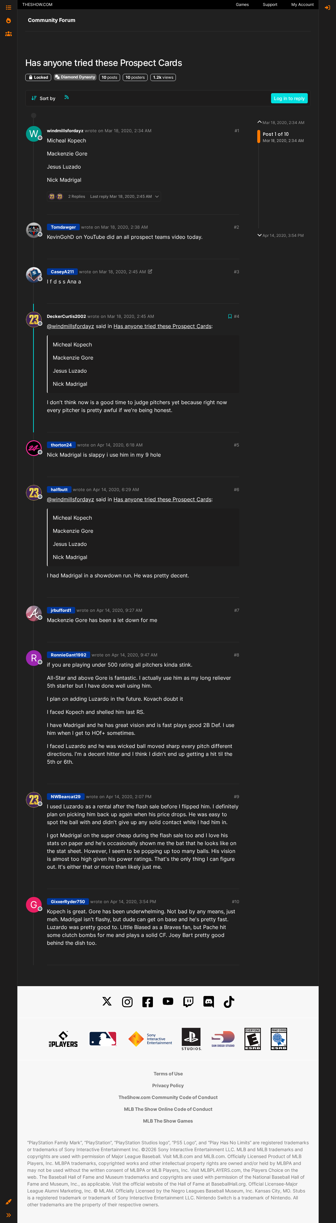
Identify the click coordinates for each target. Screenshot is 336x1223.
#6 (236, 489)
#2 (236, 227)
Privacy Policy (168, 1085)
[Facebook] (147, 1002)
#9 (236, 796)
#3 (236, 271)
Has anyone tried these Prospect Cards (162, 326)
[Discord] (208, 1002)
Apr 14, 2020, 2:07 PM (129, 796)
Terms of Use (168, 1073)
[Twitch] (188, 1002)
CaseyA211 (62, 271)
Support (270, 4)
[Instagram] (127, 1002)
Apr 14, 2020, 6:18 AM (120, 444)
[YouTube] (168, 1002)
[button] (8, 1202)
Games (242, 4)
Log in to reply (289, 98)
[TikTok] (229, 1002)
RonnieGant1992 (68, 654)
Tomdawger (63, 227)
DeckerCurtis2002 (66, 316)
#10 (235, 901)
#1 (237, 130)
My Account (302, 4)
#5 (236, 444)
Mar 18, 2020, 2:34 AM (128, 130)
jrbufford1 (61, 610)
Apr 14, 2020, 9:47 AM (135, 654)
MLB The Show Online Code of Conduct (168, 1109)
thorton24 (61, 444)
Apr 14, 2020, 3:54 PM (133, 901)
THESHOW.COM (37, 4)
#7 (236, 610)
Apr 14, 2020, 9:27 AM (119, 610)
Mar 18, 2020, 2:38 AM (124, 227)
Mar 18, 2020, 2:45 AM (122, 271)
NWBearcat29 (66, 796)
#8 (236, 654)
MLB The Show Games (168, 1121)
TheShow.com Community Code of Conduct (168, 1097)
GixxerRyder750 (68, 901)
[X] (107, 1002)
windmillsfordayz (65, 130)
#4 (236, 316)
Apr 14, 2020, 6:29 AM (116, 489)
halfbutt (59, 489)
